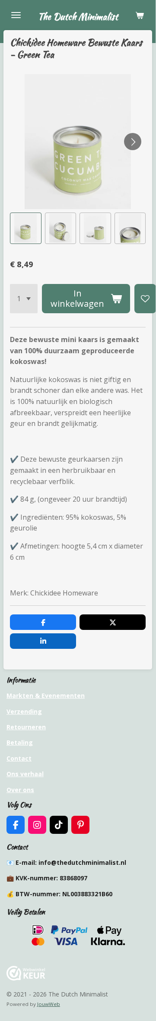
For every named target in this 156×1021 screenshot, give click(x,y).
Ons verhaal (25, 774)
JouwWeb (48, 1004)
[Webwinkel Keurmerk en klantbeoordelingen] (25, 978)
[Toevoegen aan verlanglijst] (145, 298)
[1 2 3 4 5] (24, 298)
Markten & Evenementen (45, 695)
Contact (19, 758)
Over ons (20, 790)
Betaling (19, 742)
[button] (25, 228)
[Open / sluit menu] (15, 15)
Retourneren (26, 727)
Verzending (24, 711)
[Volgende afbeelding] (132, 141)
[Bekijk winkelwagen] (139, 15)
